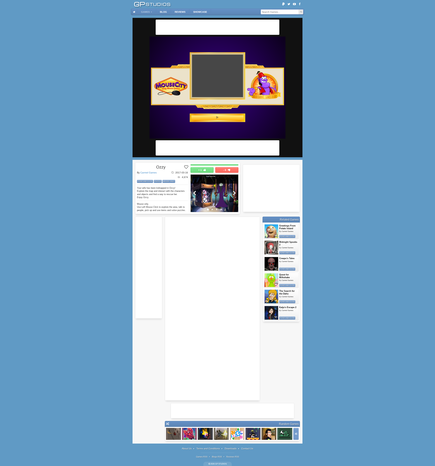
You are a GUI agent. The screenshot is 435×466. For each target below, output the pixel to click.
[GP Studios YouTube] (294, 4)
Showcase (200, 12)
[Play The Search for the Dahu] (271, 296)
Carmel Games (148, 172)
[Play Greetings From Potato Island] (271, 231)
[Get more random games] (296, 434)
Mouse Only (169, 181)
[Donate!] (283, 4)
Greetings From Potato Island (287, 227)
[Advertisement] (217, 27)
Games (145, 12)
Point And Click (145, 181)
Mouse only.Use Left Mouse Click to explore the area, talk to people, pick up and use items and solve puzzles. (161, 207)
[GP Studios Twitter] (289, 4)
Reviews (180, 12)
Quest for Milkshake (284, 276)
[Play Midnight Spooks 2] (271, 247)
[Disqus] (212, 263)
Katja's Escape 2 (287, 307)
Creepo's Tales (286, 258)
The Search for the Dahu (287, 292)
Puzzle (157, 181)
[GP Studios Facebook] (299, 4)
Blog (163, 12)
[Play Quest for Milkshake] (271, 280)
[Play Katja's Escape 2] (271, 313)
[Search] (301, 12)
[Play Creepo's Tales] (271, 264)
